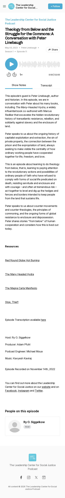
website (46, 386)
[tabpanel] (32, 248)
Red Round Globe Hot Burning (22, 260)
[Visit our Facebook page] (21, 477)
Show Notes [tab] (19, 85)
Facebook (11, 390)
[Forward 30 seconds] (14, 74)
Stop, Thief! (11, 302)
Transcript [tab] (46, 85)
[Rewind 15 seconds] (9, 74)
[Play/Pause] (11, 64)
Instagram (23, 390)
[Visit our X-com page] (36, 477)
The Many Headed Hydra (19, 274)
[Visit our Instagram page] (28, 477)
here (43, 319)
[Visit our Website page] (43, 477)
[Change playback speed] (21, 74)
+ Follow (55, 6)
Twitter (39, 390)
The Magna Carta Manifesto (21, 288)
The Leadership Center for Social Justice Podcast (25, 6)
